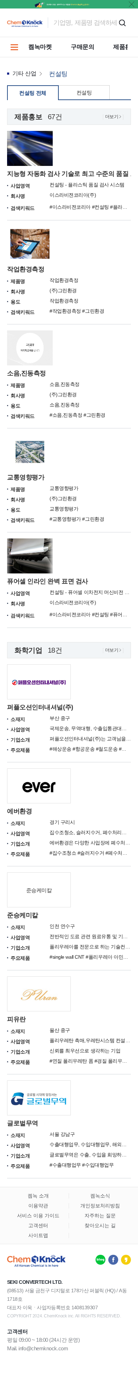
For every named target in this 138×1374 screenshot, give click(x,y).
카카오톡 (126, 1260)
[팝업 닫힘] (131, 4)
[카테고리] (14, 47)
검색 (122, 22)
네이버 (100, 1260)
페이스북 (113, 1260)
